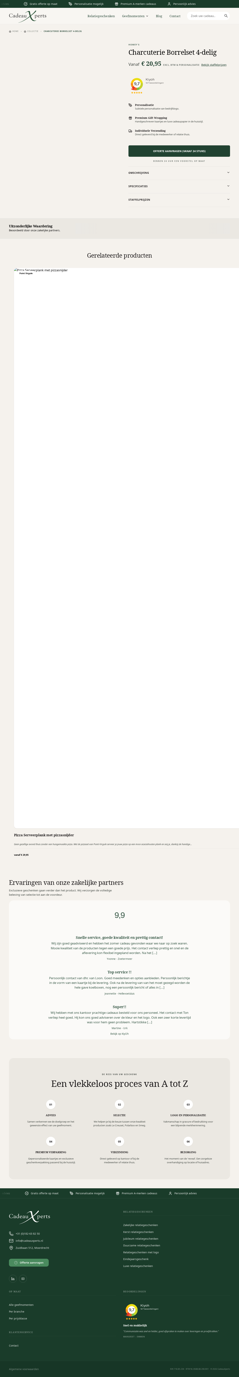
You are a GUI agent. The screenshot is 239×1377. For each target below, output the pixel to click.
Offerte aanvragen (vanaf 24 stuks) (179, 151)
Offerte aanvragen (29, 1262)
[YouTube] (23, 1279)
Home (15, 31)
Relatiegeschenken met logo (141, 1252)
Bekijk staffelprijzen (213, 65)
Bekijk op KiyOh (119, 1033)
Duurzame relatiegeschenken (141, 1245)
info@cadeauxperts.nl (29, 1240)
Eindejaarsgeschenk (135, 1259)
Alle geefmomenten (21, 1305)
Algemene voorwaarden (24, 1369)
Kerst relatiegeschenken (138, 1232)
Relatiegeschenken (101, 16)
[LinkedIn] (13, 1279)
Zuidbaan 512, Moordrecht (32, 1248)
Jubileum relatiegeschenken (140, 1238)
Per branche (16, 1311)
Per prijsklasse (18, 1318)
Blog (159, 16)
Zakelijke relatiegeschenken (140, 1225)
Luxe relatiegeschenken (138, 1266)
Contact (175, 16)
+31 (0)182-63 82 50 (28, 1233)
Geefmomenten (133, 16)
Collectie (32, 31)
